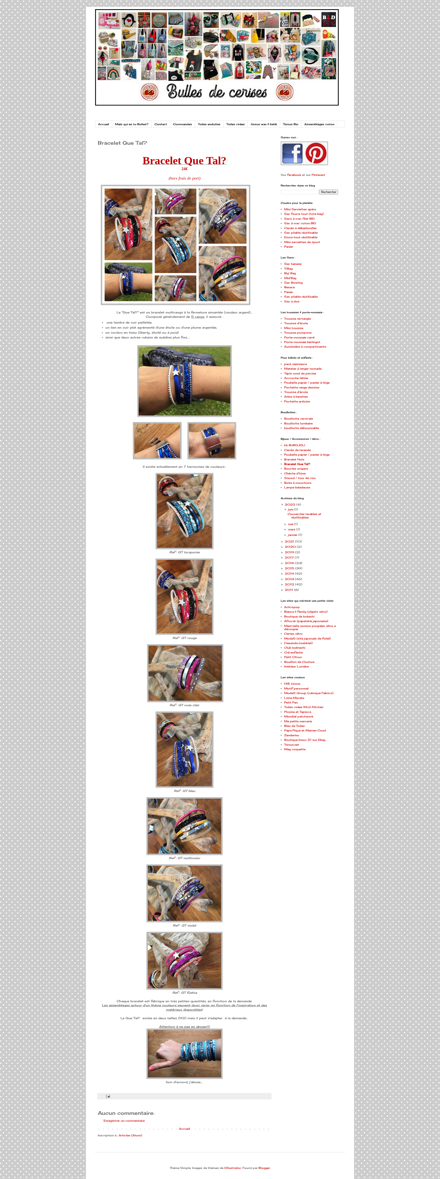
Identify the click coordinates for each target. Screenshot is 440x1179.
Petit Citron (293, 657)
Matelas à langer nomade (303, 368)
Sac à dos (292, 301)
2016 (290, 563)
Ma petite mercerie (298, 721)
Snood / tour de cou (300, 478)
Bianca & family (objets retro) (305, 611)
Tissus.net (291, 744)
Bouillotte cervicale (298, 418)
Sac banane (292, 264)
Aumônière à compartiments (305, 346)
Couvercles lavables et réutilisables (304, 515)
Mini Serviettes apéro (300, 209)
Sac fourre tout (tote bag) (304, 214)
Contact (160, 124)
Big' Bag (290, 273)
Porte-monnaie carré (299, 337)
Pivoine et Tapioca (297, 712)
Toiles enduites (209, 124)
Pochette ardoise (297, 401)
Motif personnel (296, 688)
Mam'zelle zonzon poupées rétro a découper (310, 627)
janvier (293, 535)
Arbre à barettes (296, 396)
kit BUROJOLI (294, 445)
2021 (290, 541)
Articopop (292, 607)
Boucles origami (296, 468)
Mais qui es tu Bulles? (131, 124)
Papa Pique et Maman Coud (305, 730)
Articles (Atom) (130, 1135)
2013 (290, 579)
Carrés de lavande (297, 450)
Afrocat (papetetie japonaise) (306, 621)
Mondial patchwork (298, 716)
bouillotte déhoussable (301, 428)
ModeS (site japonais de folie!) (307, 638)
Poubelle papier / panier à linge (307, 382)
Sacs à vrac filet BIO (299, 218)
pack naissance (295, 364)
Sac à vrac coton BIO (300, 223)
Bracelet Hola (294, 459)
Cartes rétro (293, 633)
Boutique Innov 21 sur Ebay (304, 740)
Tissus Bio (290, 124)
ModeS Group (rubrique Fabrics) (308, 693)
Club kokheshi (294, 647)
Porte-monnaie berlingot (302, 342)
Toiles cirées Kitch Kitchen (303, 707)
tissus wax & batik (264, 124)
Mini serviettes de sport (302, 242)
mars (292, 529)
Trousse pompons (298, 332)
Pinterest (318, 175)
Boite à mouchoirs (297, 482)
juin (291, 509)
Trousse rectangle (297, 318)
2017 (290, 557)
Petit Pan (291, 702)
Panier (288, 246)
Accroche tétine (296, 378)
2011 (289, 590)
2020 (291, 546)
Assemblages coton (319, 124)
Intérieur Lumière (296, 666)
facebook (294, 175)
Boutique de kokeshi (299, 616)
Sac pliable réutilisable (301, 232)
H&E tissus (292, 683)
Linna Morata (294, 698)
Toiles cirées (235, 124)
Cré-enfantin (293, 652)
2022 (290, 504)
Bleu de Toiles (294, 726)
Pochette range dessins (301, 387)
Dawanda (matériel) (298, 643)
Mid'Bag (290, 278)
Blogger (264, 1168)
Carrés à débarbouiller (300, 228)
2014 (290, 573)
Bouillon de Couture (299, 662)
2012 (290, 584)
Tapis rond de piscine (300, 373)
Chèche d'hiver (295, 473)
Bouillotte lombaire (298, 423)
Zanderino (291, 735)
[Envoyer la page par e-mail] (107, 1096)
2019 (290, 552)
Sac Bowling (293, 282)
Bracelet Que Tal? (297, 464)
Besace (289, 287)
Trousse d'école (296, 323)
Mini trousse (293, 328)
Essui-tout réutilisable (300, 237)
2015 (290, 568)
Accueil (103, 124)
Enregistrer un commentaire (124, 1120)
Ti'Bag (288, 268)
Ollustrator (232, 1168)
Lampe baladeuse (297, 487)
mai (291, 524)
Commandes (182, 124)
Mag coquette (294, 749)
